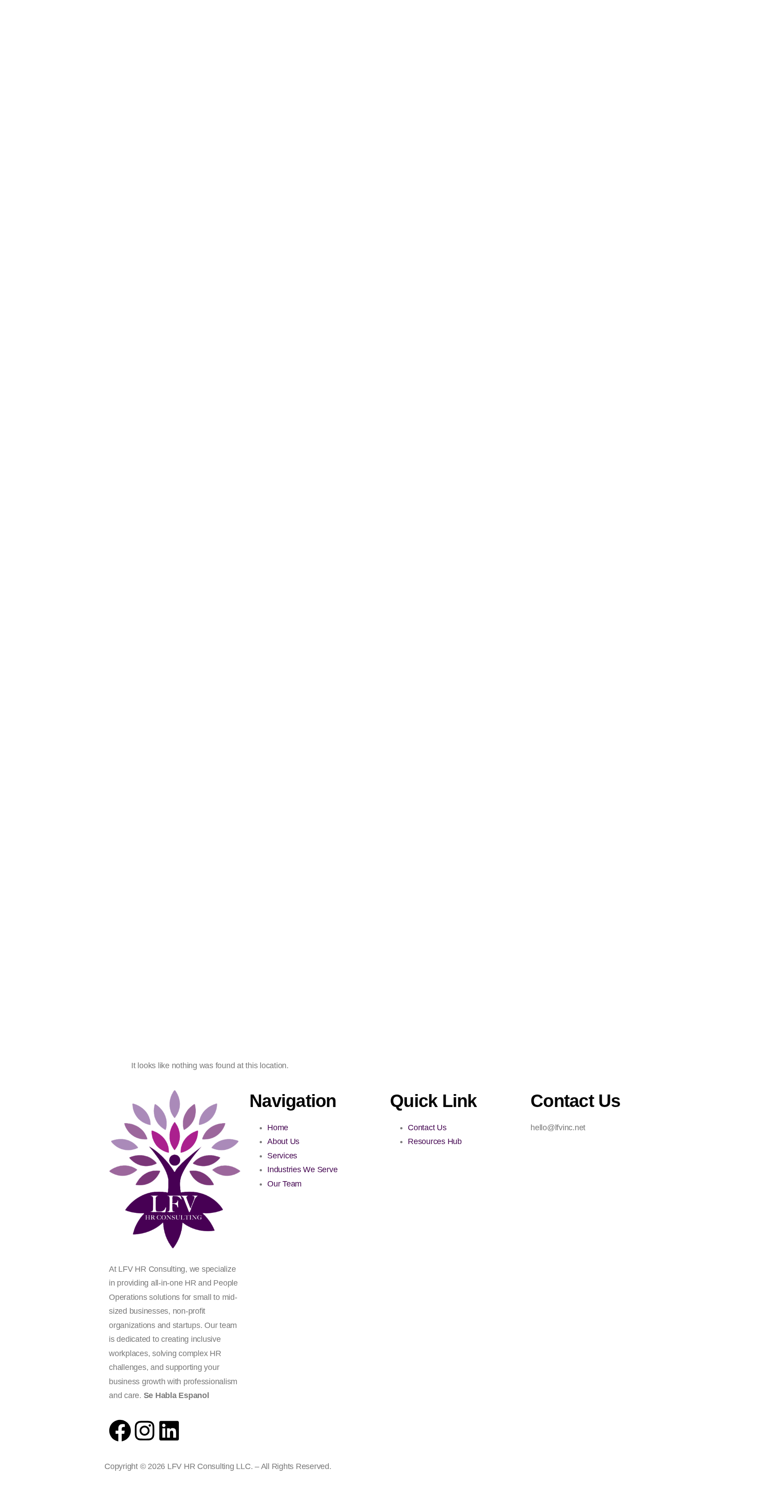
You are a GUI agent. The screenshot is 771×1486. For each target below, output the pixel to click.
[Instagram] (144, 1430)
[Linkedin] (169, 1430)
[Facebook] (120, 1430)
